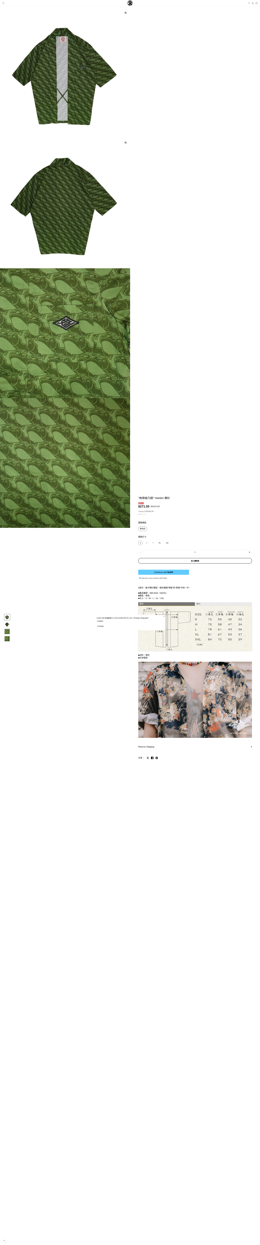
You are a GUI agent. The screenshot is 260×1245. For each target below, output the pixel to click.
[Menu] (3, 3)
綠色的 (142, 529)
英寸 (198, 604)
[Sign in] (253, 3)
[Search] (249, 3)
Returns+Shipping (146, 747)
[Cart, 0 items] (256, 3)
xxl (167, 543)
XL (160, 543)
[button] (249, 552)
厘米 (141, 604)
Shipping (141, 511)
